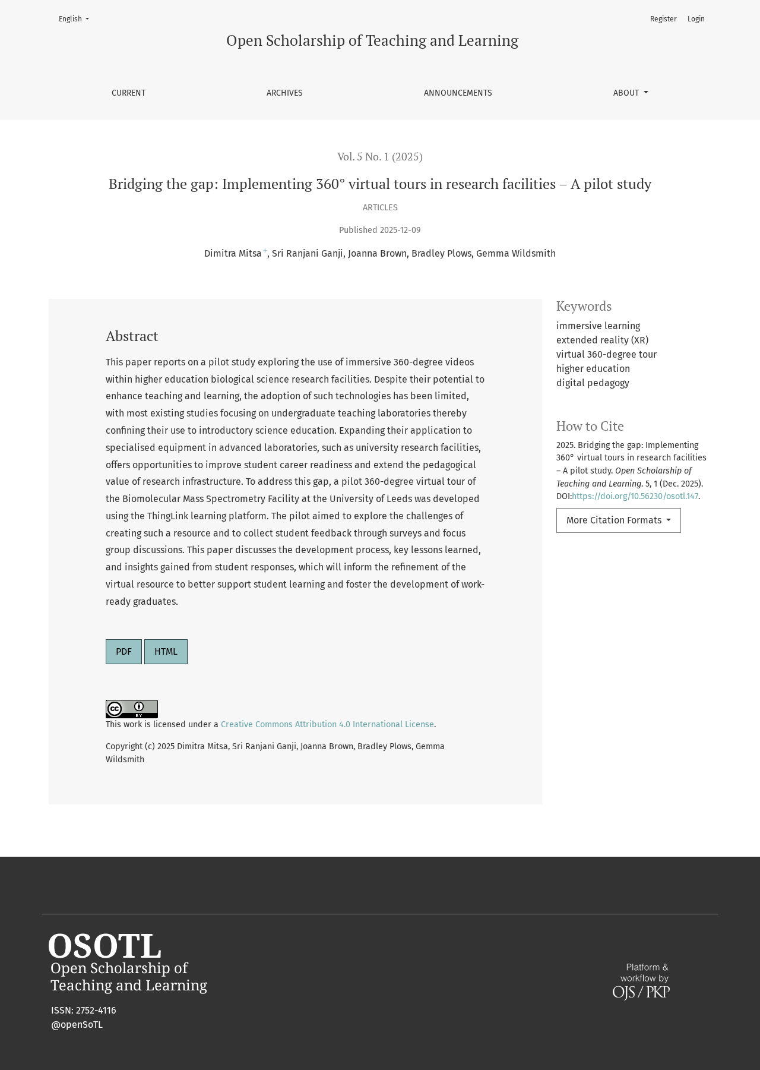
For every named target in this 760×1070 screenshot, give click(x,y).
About (627, 93)
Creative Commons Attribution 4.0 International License (327, 724)
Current (128, 93)
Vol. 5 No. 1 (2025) (380, 156)
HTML (166, 651)
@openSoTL (77, 1024)
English (77, 18)
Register (663, 19)
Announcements (458, 93)
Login (696, 19)
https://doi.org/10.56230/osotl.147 (635, 496)
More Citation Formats (615, 520)
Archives (285, 93)
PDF (124, 651)
